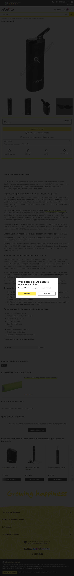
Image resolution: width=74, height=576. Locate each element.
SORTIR (47, 294)
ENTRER (27, 294)
